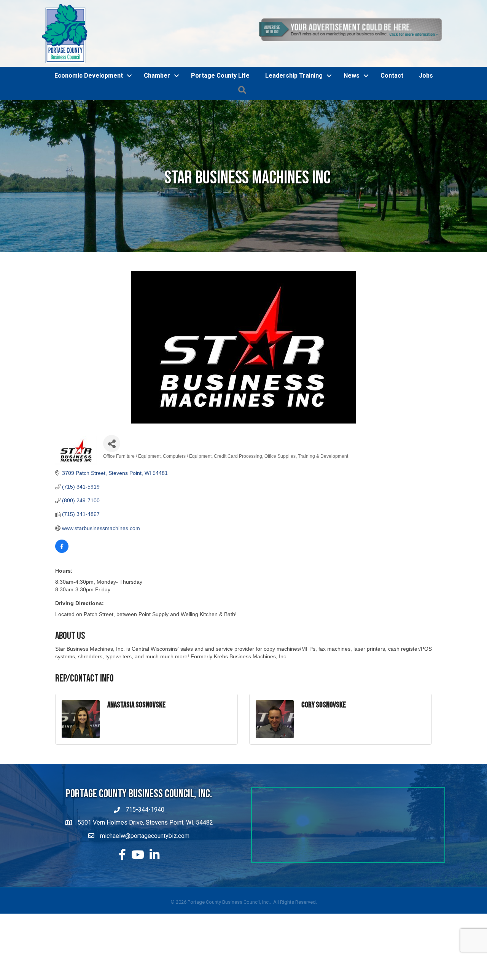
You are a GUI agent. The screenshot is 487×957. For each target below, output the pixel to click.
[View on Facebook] (61, 551)
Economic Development (88, 75)
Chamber (157, 75)
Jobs (426, 75)
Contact (391, 75)
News (352, 75)
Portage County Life (220, 75)
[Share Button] (111, 443)
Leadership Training (294, 75)
